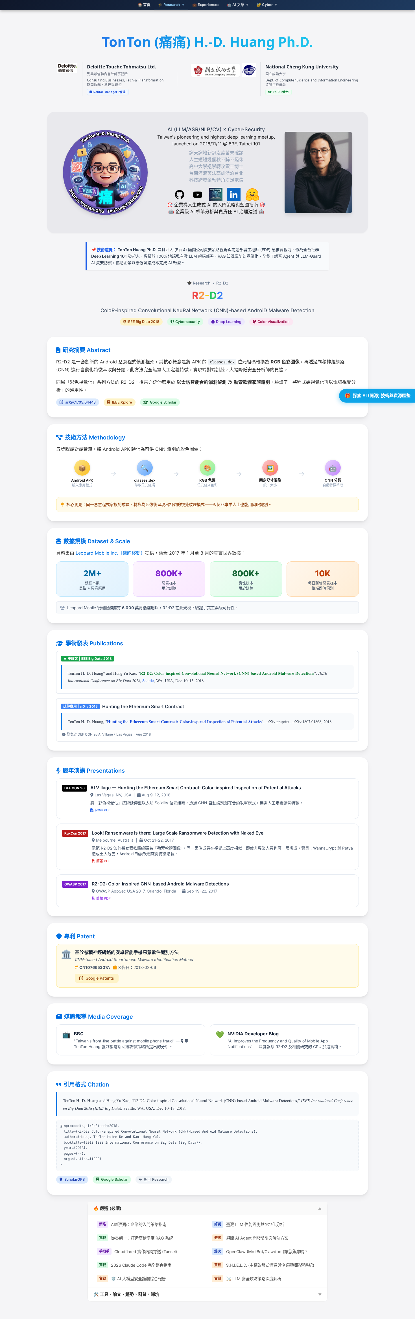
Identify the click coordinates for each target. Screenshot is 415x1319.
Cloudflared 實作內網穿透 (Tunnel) (138, 1251)
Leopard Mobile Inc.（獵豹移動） (110, 553)
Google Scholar (162, 402)
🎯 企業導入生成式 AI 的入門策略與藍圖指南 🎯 (216, 205)
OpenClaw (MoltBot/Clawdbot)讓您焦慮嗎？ (261, 1251)
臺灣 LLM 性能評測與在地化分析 (249, 1224)
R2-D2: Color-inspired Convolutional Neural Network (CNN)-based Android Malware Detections (227, 673)
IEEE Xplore (121, 402)
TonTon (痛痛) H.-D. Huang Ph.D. (207, 42)
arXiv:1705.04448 (80, 402)
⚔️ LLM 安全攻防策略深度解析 (247, 1278)
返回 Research (156, 1179)
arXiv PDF (103, 810)
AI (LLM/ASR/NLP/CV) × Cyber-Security (216, 129)
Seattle (148, 680)
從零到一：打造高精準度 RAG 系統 (136, 1238)
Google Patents (100, 978)
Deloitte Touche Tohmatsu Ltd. (121, 67)
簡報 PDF (103, 861)
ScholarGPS (74, 1179)
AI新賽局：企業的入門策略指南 (132, 1224)
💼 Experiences (205, 5)
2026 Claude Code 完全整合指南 (135, 1265)
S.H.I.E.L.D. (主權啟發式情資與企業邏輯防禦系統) (264, 1265)
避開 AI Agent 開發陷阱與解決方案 (251, 1238)
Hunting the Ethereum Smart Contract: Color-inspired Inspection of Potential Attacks (184, 721)
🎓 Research (198, 283)
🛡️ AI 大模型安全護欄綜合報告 (132, 1278)
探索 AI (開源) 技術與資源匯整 (377, 395)
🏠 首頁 (144, 5)
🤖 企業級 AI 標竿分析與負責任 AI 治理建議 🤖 (216, 211)
